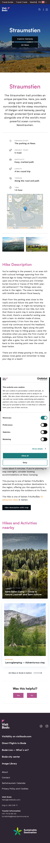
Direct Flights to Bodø (14, 743)
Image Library (9, 763)
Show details (37, 449)
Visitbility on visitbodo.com (16, 736)
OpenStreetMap (24, 228)
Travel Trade (21, 2)
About (5, 772)
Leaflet (10, 228)
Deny (25, 462)
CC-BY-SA (39, 228)
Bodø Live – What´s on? (15, 749)
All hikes (25, 45)
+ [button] (10, 197)
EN (39, 2)
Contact (6, 777)
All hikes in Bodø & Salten (20, 673)
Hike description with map (16, 507)
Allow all (25, 456)
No (32, 695)
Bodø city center (11, 756)
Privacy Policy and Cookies (15, 788)
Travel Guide (7, 2)
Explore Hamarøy (25, 39)
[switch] (44, 425)
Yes (18, 695)
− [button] (10, 200)
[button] (13, 244)
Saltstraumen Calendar (14, 783)
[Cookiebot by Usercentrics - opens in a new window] (37, 378)
